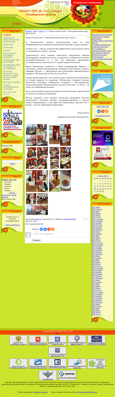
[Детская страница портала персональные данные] (67, 380)
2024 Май (95, 260)
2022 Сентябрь (97, 219)
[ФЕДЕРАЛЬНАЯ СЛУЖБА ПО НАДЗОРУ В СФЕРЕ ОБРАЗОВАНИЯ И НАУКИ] (47, 380)
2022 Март (96, 207)
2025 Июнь (96, 286)
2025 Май (95, 284)
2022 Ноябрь (97, 224)
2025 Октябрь (97, 294)
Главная (28, 31)
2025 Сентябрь (97, 292)
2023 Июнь (96, 238)
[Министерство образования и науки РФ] (18, 345)
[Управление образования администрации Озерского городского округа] (77, 345)
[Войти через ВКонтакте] (45, 229)
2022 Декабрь (97, 226)
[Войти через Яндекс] (49, 229)
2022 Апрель (97, 209)
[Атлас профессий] (96, 345)
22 (100, 189)
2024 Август (97, 266)
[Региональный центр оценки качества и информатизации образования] (96, 369)
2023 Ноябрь (97, 248)
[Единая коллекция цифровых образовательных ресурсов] (38, 369)
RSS (67, 4)
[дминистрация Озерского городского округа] (57, 345)
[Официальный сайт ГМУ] (102, 152)
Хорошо (7, 184)
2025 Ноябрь (97, 296)
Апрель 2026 (103, 176)
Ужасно (7, 191)
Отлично (7, 182)
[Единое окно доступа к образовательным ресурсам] (18, 369)
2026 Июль (96, 312)
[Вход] (19, 24)
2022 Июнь (96, 213)
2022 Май (95, 211)
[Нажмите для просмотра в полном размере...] (37, 145)
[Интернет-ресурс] (77, 369)
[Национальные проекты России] (102, 91)
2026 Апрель (97, 306)
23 (103, 189)
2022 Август (97, 217)
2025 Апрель (97, 282)
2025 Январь (97, 276)
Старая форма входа (102, 116)
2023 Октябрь (97, 246)
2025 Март (96, 280)
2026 (35, 31)
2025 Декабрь (97, 298)
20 (95, 189)
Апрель (41, 31)
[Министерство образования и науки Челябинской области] (38, 345)
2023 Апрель (97, 234)
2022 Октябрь (97, 222)
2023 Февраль (97, 230)
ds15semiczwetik (69, 219)
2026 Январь (97, 300)
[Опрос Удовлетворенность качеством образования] (102, 160)
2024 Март (96, 256)
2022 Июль (96, 215)
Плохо (6, 188)
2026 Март (96, 304)
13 (95, 186)
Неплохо (7, 186)
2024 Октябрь (97, 270)
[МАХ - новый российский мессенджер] (102, 145)
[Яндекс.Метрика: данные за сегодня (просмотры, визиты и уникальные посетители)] (12, 225)
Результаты (6, 195)
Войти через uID (102, 106)
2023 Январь (97, 228)
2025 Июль (96, 288)
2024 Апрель (97, 258)
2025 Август (97, 290)
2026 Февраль (97, 302)
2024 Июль (96, 264)
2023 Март (96, 232)
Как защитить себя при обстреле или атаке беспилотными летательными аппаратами (102, 56)
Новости (5, 146)
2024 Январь (97, 252)
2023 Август (97, 242)
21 (97, 189)
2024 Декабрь (97, 274)
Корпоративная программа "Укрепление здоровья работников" (102, 37)
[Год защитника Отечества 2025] (12, 130)
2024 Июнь (96, 262)
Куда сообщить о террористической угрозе (101, 50)
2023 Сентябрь (97, 244)
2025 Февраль (97, 278)
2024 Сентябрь (97, 268)
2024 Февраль (97, 254)
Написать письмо (40, 392)
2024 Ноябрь (97, 272)
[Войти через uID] (41, 229)
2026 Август (97, 314)
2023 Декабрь (97, 250)
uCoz (57, 333)
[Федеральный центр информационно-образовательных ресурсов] (57, 369)
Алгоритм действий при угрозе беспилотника (101, 46)
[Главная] (14, 24)
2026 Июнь (96, 310)
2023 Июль (96, 240)
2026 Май (95, 308)
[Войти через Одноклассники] (52, 229)
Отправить (36, 240)
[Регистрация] (16, 24)
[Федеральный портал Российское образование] (57, 357)
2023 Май (95, 236)
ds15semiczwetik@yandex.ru (86, 392)
